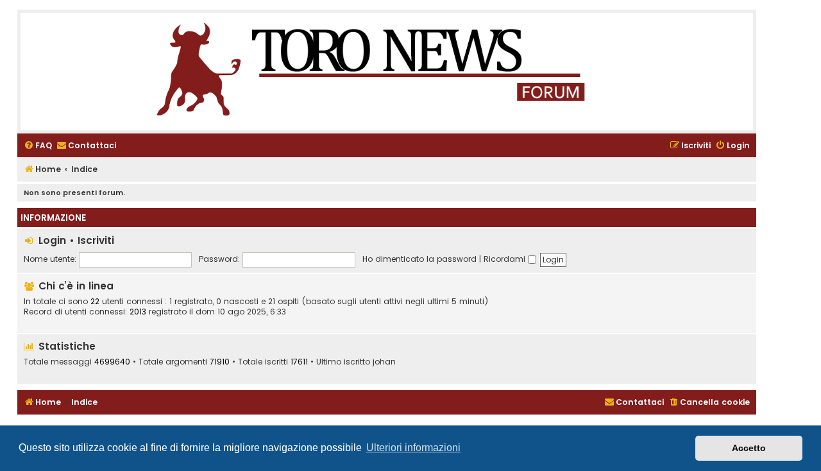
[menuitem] (38, 146)
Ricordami (506, 258)
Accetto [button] (749, 448)
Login (52, 240)
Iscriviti (96, 240)
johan (384, 362)
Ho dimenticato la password (419, 258)
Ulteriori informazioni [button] (413, 447)
